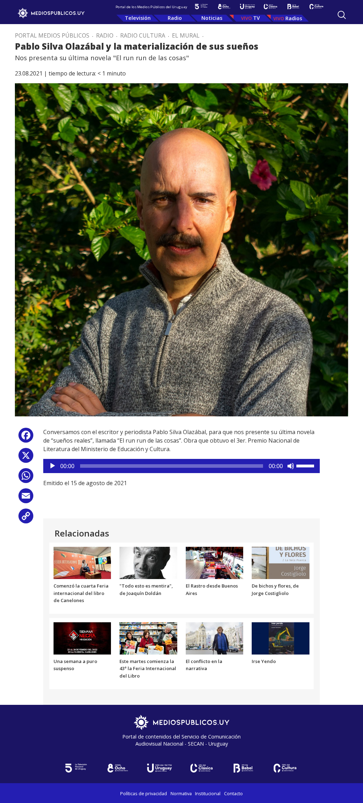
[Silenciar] (290, 466)
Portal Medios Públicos (52, 35)
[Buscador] (341, 15)
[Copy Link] (26, 519)
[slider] (306, 465)
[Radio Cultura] (316, 6)
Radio (175, 18)
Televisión (138, 18)
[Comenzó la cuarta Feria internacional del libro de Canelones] (82, 562)
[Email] (26, 498)
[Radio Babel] (293, 6)
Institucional (207, 793)
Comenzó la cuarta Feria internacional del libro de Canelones (81, 593)
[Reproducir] (52, 466)
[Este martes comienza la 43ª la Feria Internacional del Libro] (148, 638)
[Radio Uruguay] (247, 6)
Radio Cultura (142, 35)
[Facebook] (26, 438)
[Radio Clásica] (270, 6)
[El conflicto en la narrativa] (215, 638)
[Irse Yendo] (280, 638)
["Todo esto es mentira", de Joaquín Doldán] (148, 562)
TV (256, 18)
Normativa (181, 793)
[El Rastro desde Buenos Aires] (215, 562)
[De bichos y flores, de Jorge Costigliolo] (280, 562)
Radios (293, 18)
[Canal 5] (201, 6)
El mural (186, 35)
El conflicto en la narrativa (204, 665)
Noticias (211, 18)
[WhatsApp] (26, 478)
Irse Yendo (264, 661)
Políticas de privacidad (143, 793)
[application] (181, 466)
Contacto (233, 793)
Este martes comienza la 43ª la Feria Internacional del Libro (147, 668)
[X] (26, 458)
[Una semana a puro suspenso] (82, 638)
